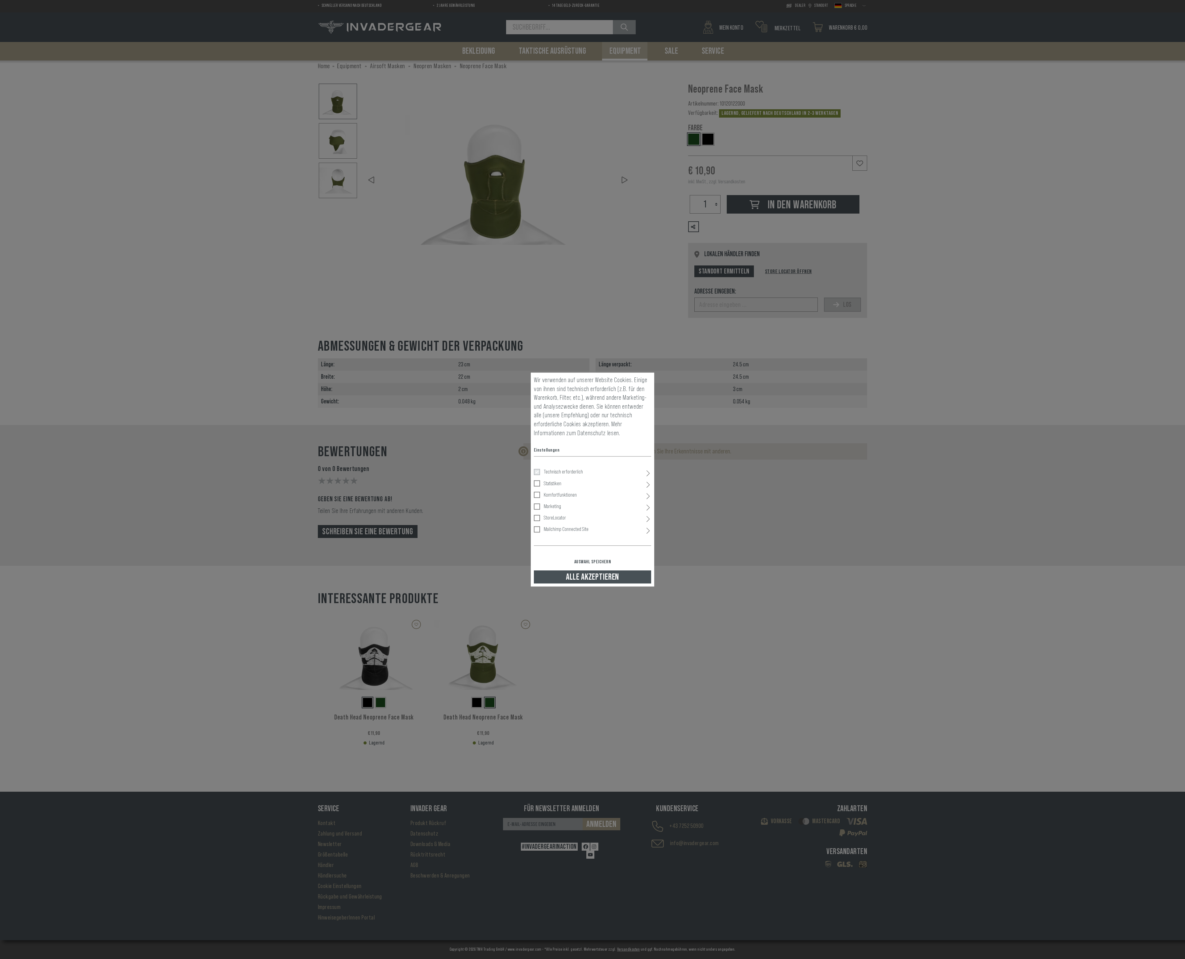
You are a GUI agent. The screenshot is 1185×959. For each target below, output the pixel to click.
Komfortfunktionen (560, 495)
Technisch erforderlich (563, 472)
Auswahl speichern (592, 561)
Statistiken (552, 483)
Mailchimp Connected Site (566, 529)
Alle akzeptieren (592, 577)
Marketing (552, 506)
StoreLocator (555, 517)
